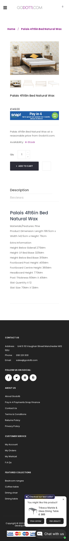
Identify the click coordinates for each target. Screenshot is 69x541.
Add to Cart (25, 166)
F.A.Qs (8, 462)
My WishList (11, 456)
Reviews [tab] (17, 197)
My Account (11, 444)
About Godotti (12, 396)
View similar (36, 521)
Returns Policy (12, 420)
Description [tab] (19, 190)
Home (11, 29)
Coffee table (12, 486)
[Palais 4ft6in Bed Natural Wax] (15, 84)
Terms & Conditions (15, 414)
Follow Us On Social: (18, 370)
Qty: (12, 154)
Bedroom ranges (14, 480)
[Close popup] (63, 499)
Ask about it (54, 521)
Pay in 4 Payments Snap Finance (22, 402)
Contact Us (11, 408)
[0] (58, 7)
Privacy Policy (12, 426)
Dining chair (11, 492)
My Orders (10, 450)
